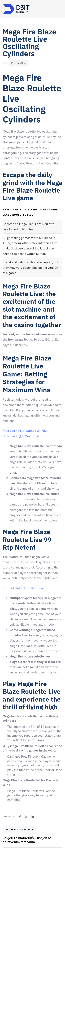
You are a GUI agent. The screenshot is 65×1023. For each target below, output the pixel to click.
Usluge (7, 988)
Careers (7, 982)
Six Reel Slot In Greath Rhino (23, 588)
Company (8, 970)
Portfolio (8, 1000)
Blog (5, 1012)
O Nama (7, 976)
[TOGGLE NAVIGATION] (52, 9)
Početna (7, 964)
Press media (10, 994)
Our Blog (8, 1006)
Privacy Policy (10, 1019)
